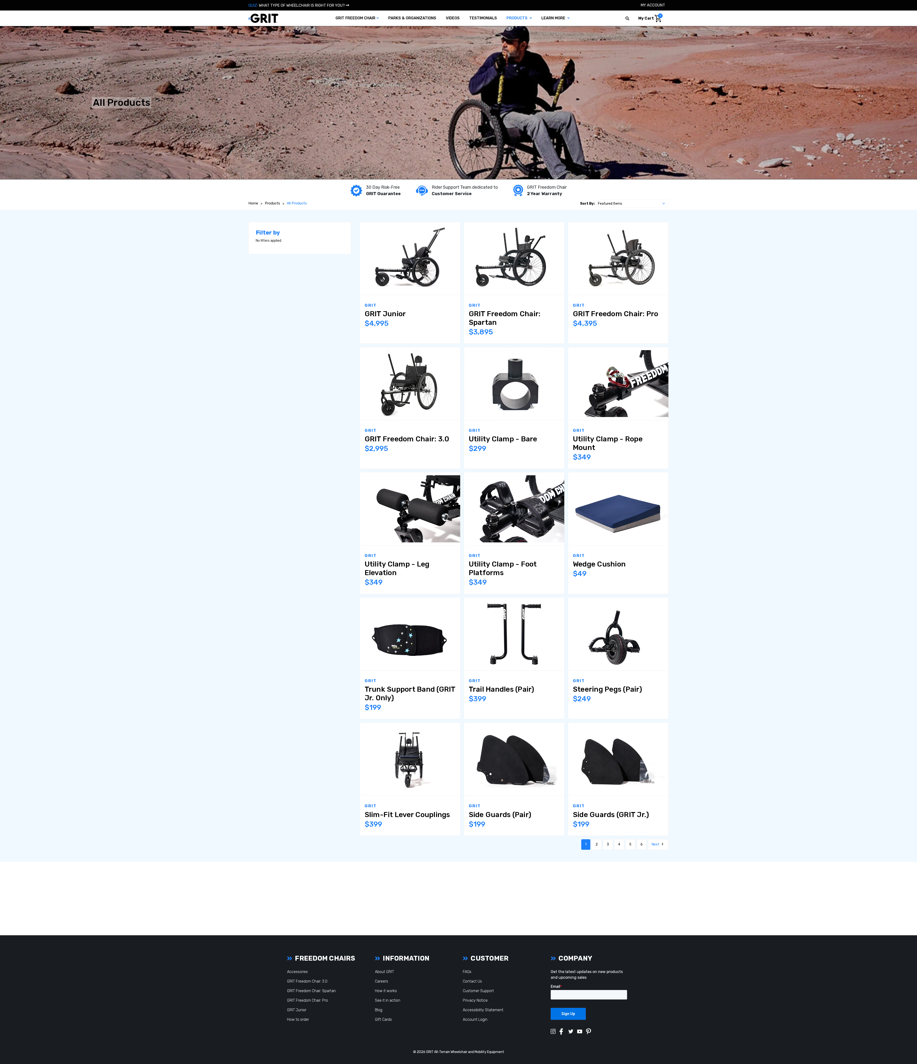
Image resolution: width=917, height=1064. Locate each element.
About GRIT (384, 971)
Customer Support (478, 991)
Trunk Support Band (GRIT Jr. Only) (410, 693)
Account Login (475, 1019)
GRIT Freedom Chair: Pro (615, 314)
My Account (653, 5)
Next (656, 844)
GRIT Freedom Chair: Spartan (505, 318)
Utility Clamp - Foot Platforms (503, 568)
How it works (386, 991)
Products (517, 18)
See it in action (387, 1000)
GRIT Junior (385, 314)
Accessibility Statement (483, 1010)
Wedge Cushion (599, 564)
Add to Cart (534, 384)
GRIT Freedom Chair (355, 18)
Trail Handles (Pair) (501, 689)
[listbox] (633, 203)
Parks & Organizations (412, 18)
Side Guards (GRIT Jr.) (611, 814)
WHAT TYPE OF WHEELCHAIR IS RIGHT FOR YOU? (297, 5)
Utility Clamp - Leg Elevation (397, 568)
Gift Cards (383, 1019)
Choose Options (430, 259)
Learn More (553, 18)
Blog (378, 1010)
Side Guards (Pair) (500, 814)
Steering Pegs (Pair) (607, 689)
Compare (382, 259)
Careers (381, 981)
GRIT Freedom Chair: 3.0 (407, 439)
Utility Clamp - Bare (503, 439)
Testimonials (483, 18)
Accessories (297, 971)
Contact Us (472, 981)
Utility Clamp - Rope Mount (608, 443)
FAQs (467, 971)
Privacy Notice (475, 1000)
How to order (298, 1019)
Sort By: (587, 203)
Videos (453, 18)
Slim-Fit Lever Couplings (407, 814)
